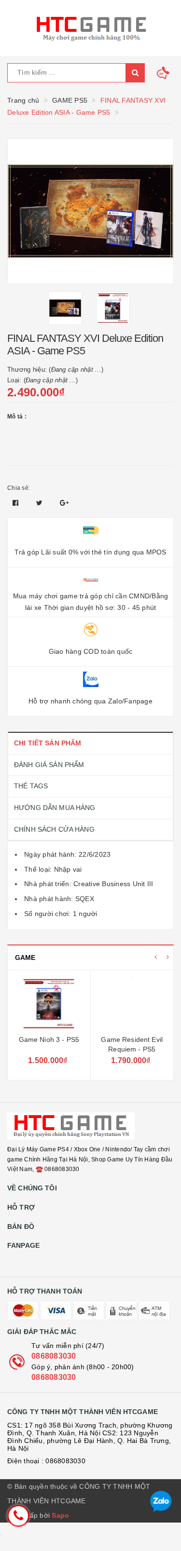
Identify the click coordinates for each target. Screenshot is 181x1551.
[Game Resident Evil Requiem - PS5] (132, 1003)
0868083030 (53, 1356)
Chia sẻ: (18, 488)
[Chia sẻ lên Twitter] (40, 503)
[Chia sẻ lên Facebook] (16, 503)
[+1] (64, 503)
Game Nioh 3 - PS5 (49, 1039)
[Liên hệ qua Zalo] (161, 1501)
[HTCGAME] (90, 28)
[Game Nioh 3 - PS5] (49, 1003)
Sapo (60, 1515)
